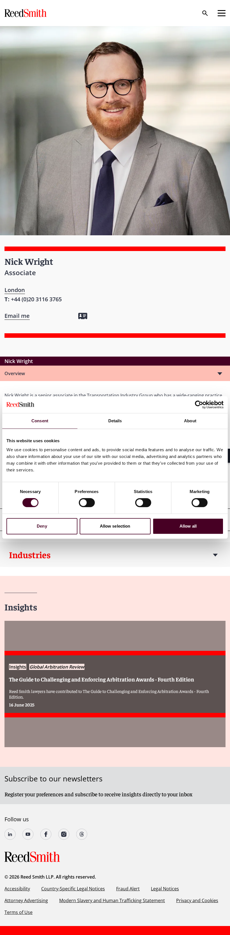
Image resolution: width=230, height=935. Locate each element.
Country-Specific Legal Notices (73, 889)
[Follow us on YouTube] (28, 834)
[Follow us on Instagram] (64, 834)
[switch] (87, 502)
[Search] (205, 13)
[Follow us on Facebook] (46, 834)
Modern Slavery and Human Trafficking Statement (112, 900)
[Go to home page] (26, 13)
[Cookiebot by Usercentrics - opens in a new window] (199, 404)
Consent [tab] (39, 420)
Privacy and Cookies (197, 900)
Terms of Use (18, 912)
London (14, 290)
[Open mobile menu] (222, 13)
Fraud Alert (128, 889)
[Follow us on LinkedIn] (10, 834)
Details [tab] (115, 420)
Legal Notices (165, 889)
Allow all (188, 526)
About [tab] (190, 420)
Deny (42, 526)
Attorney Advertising (26, 900)
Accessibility (17, 889)
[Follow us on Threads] (82, 834)
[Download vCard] (82, 316)
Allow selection (115, 526)
